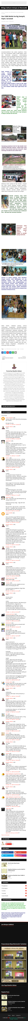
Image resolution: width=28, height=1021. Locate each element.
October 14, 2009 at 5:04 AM (12, 580)
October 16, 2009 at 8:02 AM (12, 771)
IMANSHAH (8, 623)
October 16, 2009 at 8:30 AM (12, 784)
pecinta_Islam (9, 682)
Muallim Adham (5, 21)
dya (6, 714)
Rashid (7, 753)
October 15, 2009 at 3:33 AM (12, 712)
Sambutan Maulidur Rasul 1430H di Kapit (16, 876)
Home (2, 12)
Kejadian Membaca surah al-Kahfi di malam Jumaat (16, 870)
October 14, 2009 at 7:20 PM (12, 636)
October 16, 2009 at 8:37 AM (12, 806)
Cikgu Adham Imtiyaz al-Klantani (14, 8)
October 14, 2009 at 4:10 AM (12, 522)
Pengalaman (14, 885)
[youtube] (20, 852)
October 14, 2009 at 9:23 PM (12, 680)
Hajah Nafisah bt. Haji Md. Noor (13, 774)
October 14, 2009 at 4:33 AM (12, 544)
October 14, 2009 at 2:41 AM (12, 467)
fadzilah (7, 629)
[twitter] (7, 855)
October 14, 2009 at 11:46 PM (13, 686)
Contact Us (18, 1015)
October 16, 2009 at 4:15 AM (12, 751)
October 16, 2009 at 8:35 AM (12, 795)
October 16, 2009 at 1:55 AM (12, 739)
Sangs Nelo (8, 808)
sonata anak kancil (10, 614)
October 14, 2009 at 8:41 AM (12, 621)
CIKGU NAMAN (9, 417)
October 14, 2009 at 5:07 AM (12, 591)
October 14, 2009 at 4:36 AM (12, 560)
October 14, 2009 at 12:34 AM (13, 438)
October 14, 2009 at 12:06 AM (13, 424)
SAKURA (14, 890)
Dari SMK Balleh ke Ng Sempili (10, 349)
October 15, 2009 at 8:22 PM (12, 731)
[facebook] (7, 852)
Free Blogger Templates (17, 1018)
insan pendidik (9, 513)
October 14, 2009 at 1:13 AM (12, 455)
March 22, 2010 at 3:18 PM (12, 833)
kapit (18, 349)
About (13, 1015)
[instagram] (20, 855)
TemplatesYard (13, 1017)
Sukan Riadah (14, 895)
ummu (7, 733)
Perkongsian (14, 888)
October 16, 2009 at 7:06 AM (12, 760)
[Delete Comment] (20, 424)
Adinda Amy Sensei (10, 578)
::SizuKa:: (8, 583)
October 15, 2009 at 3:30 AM (12, 696)
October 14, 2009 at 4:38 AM (12, 576)
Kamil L (7, 458)
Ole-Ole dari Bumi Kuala (13, 863)
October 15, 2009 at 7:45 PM (12, 719)
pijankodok (8, 441)
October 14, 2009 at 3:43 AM (12, 510)
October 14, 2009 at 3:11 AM (12, 495)
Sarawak (6, 12)
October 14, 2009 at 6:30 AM (12, 612)
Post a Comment (5, 835)
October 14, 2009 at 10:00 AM (13, 627)
